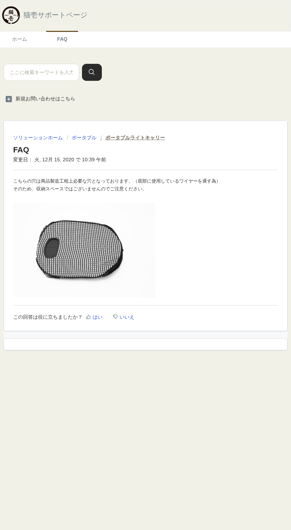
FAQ (62, 39)
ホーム (19, 39)
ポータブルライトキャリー (135, 137)
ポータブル (84, 137)
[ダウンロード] (132, 263)
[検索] (92, 72)
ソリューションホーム (38, 137)
